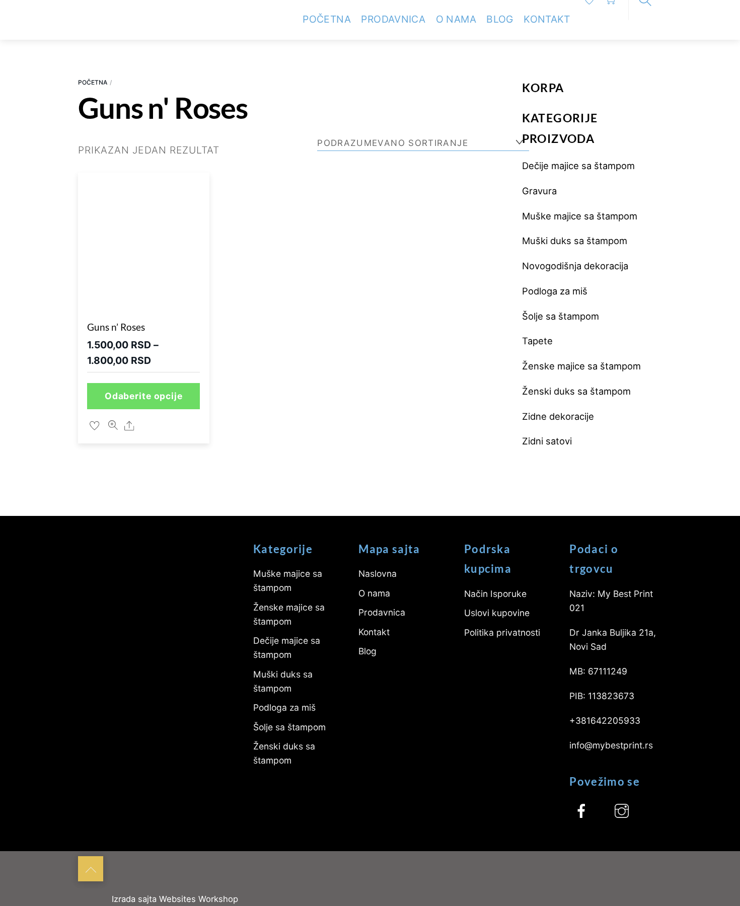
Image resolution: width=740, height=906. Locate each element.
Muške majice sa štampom (579, 215)
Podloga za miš (554, 290)
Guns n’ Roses (116, 327)
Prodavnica (393, 19)
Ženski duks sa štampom (576, 391)
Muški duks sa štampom (574, 240)
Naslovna (377, 573)
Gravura (539, 190)
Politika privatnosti (502, 632)
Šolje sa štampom (560, 316)
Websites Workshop (198, 899)
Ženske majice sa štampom (581, 365)
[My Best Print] (90, 16)
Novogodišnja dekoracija (575, 265)
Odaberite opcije (144, 396)
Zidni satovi (547, 440)
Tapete (537, 340)
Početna (327, 19)
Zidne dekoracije (558, 416)
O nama (456, 19)
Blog (499, 19)
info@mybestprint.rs (611, 745)
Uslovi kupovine (497, 613)
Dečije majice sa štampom (578, 165)
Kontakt (547, 19)
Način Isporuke (495, 593)
